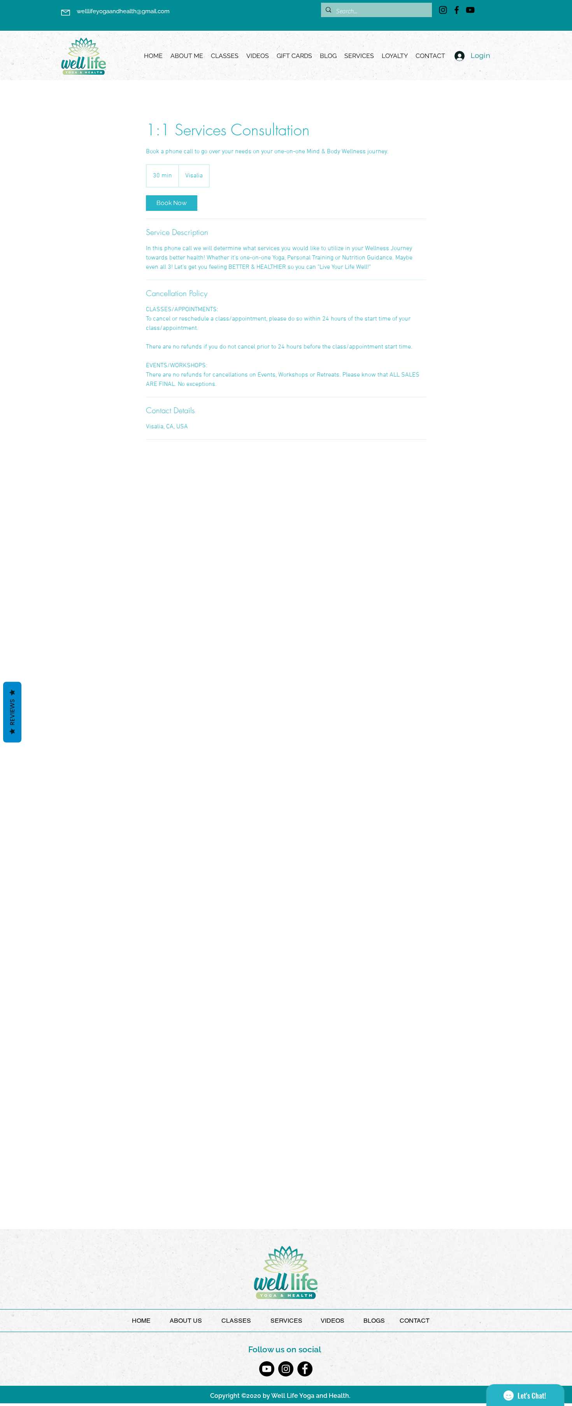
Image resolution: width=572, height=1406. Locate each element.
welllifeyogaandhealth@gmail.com (123, 11)
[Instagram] (443, 10)
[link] (171, 203)
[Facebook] (456, 10)
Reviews (12, 712)
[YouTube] (470, 10)
